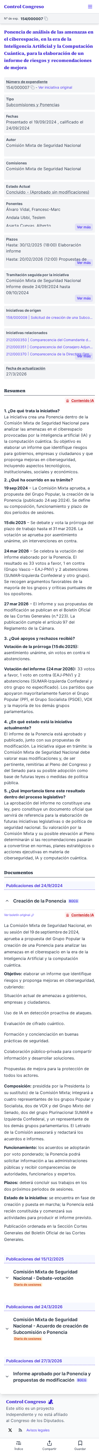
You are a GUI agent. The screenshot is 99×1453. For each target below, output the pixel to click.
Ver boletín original (17, 915)
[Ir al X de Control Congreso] (10, 1430)
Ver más (84, 227)
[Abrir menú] (90, 6)
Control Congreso (24, 6)
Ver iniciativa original (55, 87)
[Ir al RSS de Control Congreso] (20, 1430)
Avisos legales (38, 1430)
